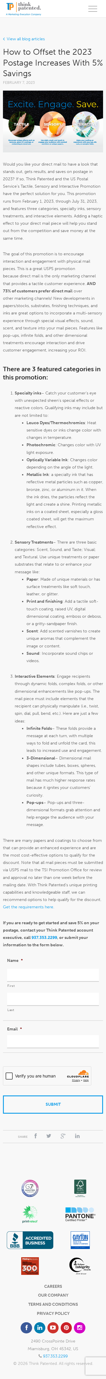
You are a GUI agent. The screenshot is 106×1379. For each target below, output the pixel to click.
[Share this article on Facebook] (35, 1136)
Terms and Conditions (53, 1304)
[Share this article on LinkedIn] (77, 1136)
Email (14, 1029)
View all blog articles (26, 38)
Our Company (53, 1295)
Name (15, 960)
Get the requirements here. (28, 907)
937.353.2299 (44, 937)
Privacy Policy (53, 1313)
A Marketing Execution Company (23, 9)
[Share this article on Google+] (63, 1136)
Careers (53, 1286)
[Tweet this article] (48, 1136)
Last (10, 1010)
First (11, 986)
